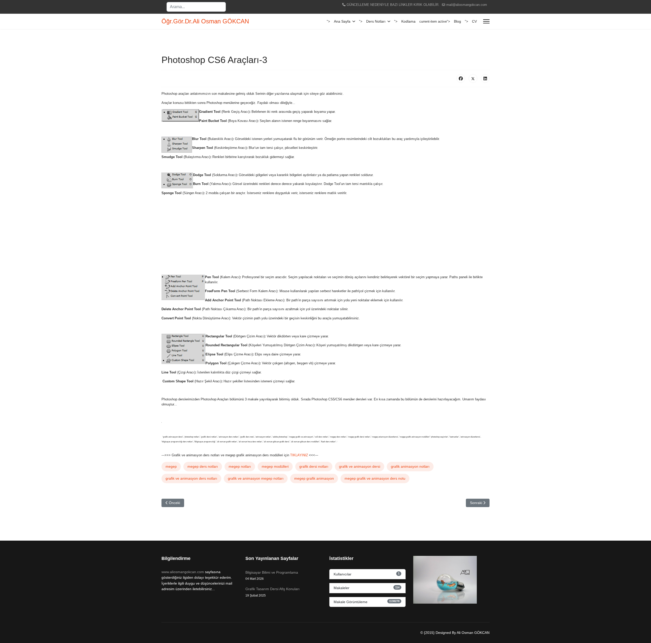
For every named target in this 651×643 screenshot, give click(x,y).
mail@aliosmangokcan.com (466, 5)
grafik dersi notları (313, 466)
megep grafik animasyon (314, 478)
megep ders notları (202, 466)
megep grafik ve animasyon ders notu (375, 478)
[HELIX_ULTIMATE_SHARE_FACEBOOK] (460, 78)
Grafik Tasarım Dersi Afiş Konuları (272, 592)
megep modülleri (275, 466)
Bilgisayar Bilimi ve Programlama (271, 575)
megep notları (240, 466)
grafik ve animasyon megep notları (256, 478)
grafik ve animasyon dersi (359, 466)
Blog (457, 21)
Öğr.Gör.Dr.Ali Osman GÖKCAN (205, 21)
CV (474, 21)
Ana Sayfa (342, 21)
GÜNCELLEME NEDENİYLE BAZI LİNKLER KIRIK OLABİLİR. (393, 5)
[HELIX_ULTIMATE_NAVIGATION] (486, 21)
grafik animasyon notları (410, 466)
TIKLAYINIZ (298, 455)
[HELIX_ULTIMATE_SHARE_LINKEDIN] (485, 78)
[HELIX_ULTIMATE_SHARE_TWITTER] (473, 78)
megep (171, 466)
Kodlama (408, 21)
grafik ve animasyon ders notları (191, 478)
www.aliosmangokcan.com (182, 572)
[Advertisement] (314, 235)
